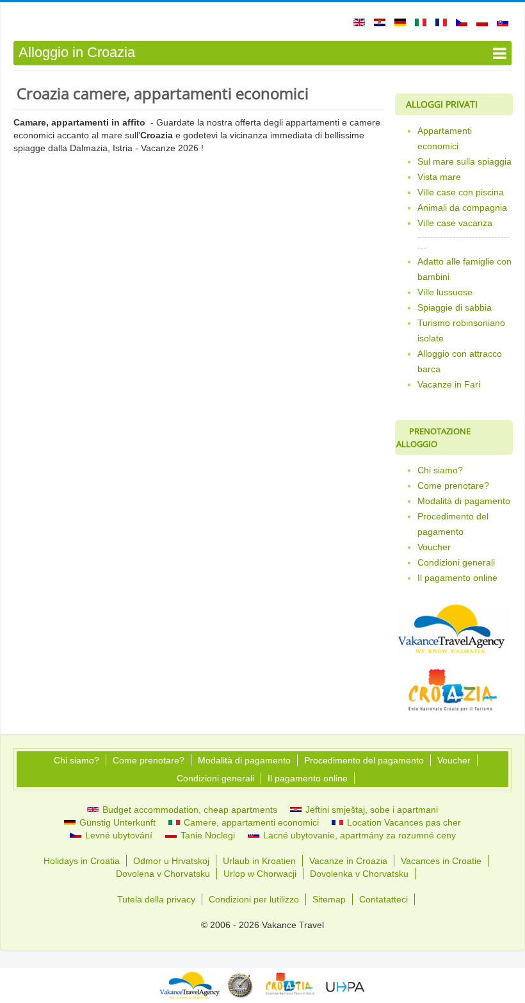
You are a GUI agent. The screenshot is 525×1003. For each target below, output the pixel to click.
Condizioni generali (456, 562)
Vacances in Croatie (441, 861)
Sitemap (329, 899)
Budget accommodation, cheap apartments (188, 809)
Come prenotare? (453, 485)
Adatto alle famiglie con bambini (464, 269)
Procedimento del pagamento (453, 524)
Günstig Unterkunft (116, 822)
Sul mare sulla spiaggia (464, 161)
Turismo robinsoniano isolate (461, 330)
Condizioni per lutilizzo (254, 899)
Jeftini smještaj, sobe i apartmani (370, 809)
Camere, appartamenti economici (250, 822)
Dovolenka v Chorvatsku (359, 873)
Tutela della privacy (156, 899)
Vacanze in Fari (448, 384)
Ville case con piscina (460, 192)
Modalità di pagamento (463, 501)
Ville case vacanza (454, 223)
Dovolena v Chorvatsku (163, 873)
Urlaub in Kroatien (259, 861)
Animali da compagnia (462, 207)
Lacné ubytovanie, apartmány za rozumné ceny (358, 835)
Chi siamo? (440, 470)
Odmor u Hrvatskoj (171, 861)
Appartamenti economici (444, 138)
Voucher (434, 547)
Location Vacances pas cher (402, 822)
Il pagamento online (457, 578)
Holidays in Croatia (82, 861)
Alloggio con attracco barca (459, 361)
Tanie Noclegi (206, 835)
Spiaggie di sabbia (454, 307)
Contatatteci (383, 899)
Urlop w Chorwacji (259, 873)
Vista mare (439, 177)
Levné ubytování (117, 835)
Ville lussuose (444, 292)
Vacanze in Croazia (348, 861)
